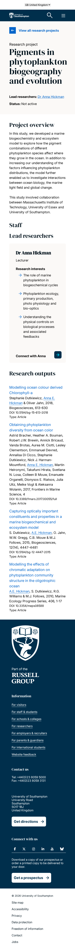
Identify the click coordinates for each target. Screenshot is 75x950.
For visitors (19, 705)
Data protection (22, 922)
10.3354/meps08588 (30, 606)
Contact (17, 935)
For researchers (22, 726)
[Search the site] (50, 15)
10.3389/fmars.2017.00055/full (36, 499)
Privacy (17, 915)
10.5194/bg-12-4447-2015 (33, 552)
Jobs (15, 942)
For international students (28, 747)
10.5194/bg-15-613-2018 (32, 412)
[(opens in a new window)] (15, 849)
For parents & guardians (28, 740)
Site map (17, 902)
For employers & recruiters (29, 733)
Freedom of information (27, 929)
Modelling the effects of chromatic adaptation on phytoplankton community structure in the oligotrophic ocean (32, 575)
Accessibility (20, 909)
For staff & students (24, 712)
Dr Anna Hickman (51, 97)
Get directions (26, 821)
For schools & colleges (26, 719)
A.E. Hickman (41, 533)
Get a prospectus (28, 878)
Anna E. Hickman (40, 465)
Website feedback (24, 754)
